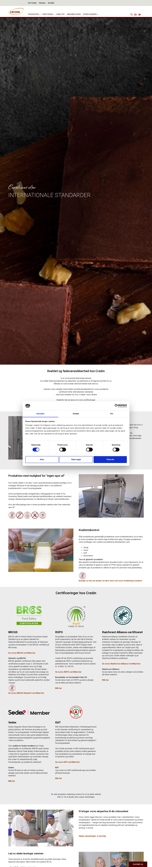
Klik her (58, 778)
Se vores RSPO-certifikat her (68, 672)
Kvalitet (60, 14)
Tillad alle (110, 459)
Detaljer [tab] (76, 414)
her (62, 797)
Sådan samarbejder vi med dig (92, 836)
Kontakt (51, 3)
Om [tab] (111, 414)
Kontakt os (138, 864)
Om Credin (32, 3)
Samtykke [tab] (40, 414)
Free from (47, 14)
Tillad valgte (76, 459)
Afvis (42, 459)
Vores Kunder (90, 14)
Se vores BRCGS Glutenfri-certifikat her (26, 693)
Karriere (42, 3)
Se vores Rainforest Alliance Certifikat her (121, 664)
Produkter (33, 14)
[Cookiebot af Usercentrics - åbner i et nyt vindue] (116, 406)
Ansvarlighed (74, 14)
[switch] (62, 450)
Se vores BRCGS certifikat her (22, 653)
